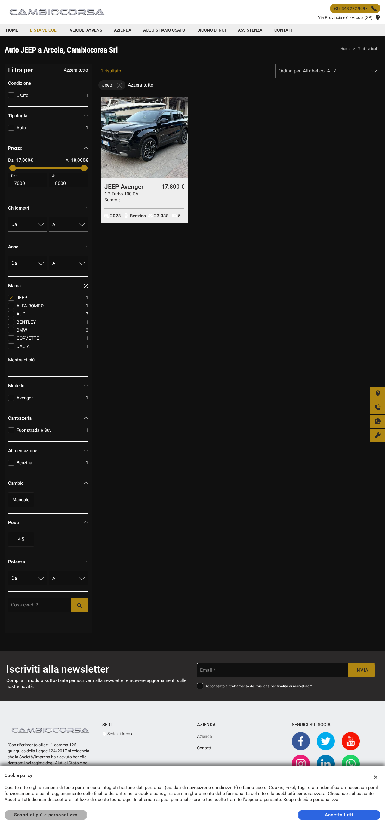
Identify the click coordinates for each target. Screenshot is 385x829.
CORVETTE (52, 338)
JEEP (52, 297)
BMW (52, 330)
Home (12, 30)
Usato (52, 95)
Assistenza (250, 30)
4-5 (21, 539)
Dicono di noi (211, 30)
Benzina (52, 462)
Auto (52, 127)
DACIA (52, 346)
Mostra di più (21, 360)
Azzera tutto (76, 70)
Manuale (20, 499)
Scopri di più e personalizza (46, 815)
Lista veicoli (44, 30)
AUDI (52, 314)
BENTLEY (52, 322)
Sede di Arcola (120, 733)
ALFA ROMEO (52, 306)
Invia (361, 670)
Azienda (122, 30)
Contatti (284, 30)
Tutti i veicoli (368, 49)
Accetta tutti (339, 815)
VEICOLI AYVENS (86, 30)
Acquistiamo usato (164, 30)
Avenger (52, 398)
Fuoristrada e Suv (52, 430)
